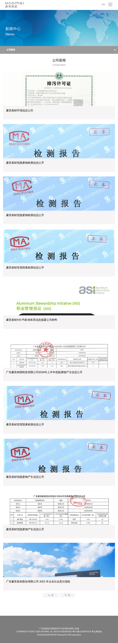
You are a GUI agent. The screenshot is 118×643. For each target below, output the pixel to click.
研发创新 (102, 43)
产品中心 (102, 31)
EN (103, 4)
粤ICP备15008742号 (81, 632)
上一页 (50, 595)
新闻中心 (102, 19)
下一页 (67, 595)
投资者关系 (103, 55)
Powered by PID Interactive (69, 635)
